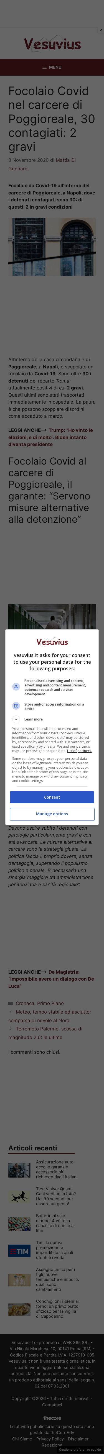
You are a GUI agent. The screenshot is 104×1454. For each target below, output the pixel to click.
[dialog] (52, 727)
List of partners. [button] (79, 750)
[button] (52, 719)
